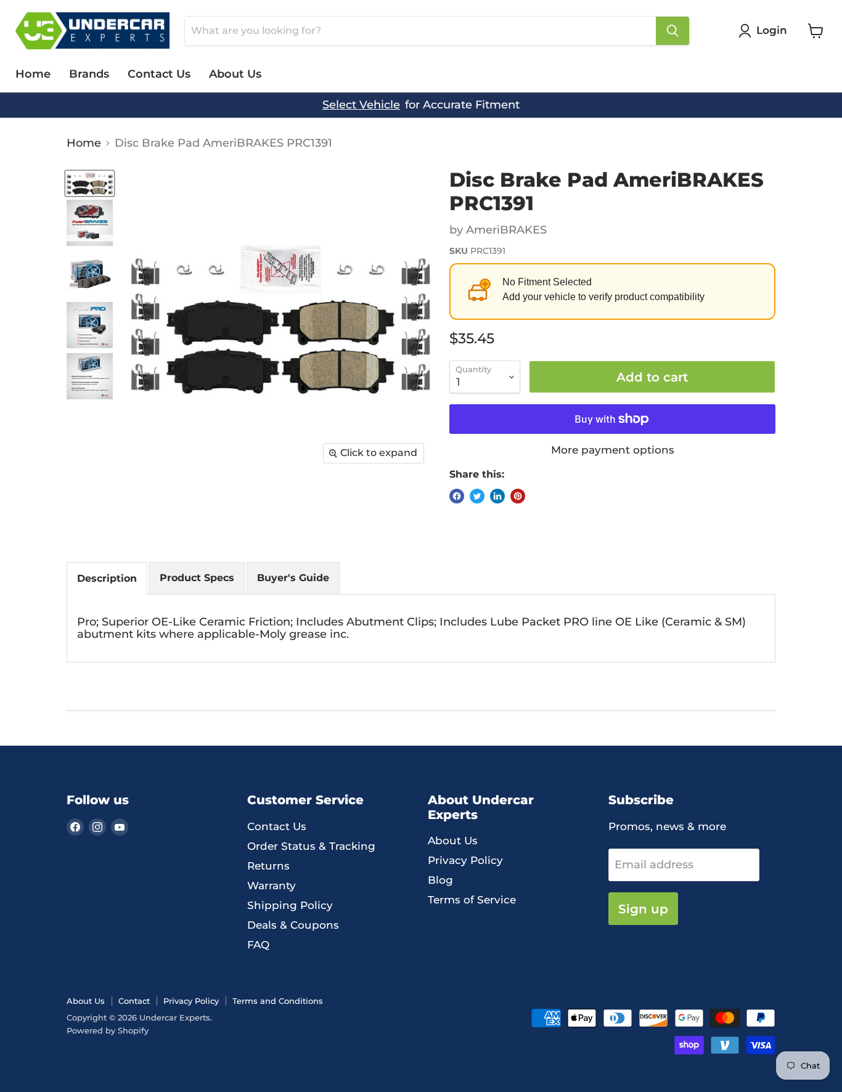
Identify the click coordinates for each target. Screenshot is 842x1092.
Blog (440, 880)
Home (33, 74)
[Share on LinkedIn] (497, 496)
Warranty (271, 885)
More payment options (612, 450)
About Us (235, 74)
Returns (268, 866)
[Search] (672, 31)
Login (771, 30)
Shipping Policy (290, 905)
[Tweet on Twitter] (477, 496)
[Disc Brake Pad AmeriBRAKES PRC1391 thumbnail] (89, 184)
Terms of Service (472, 900)
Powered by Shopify (108, 1030)
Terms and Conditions (277, 1001)
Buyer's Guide (293, 578)
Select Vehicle (361, 105)
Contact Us (159, 74)
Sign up (643, 908)
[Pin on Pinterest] (517, 496)
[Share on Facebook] (456, 496)
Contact (134, 1001)
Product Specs (197, 578)
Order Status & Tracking (311, 846)
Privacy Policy (465, 860)
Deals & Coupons (293, 925)
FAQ (258, 945)
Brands (89, 74)
